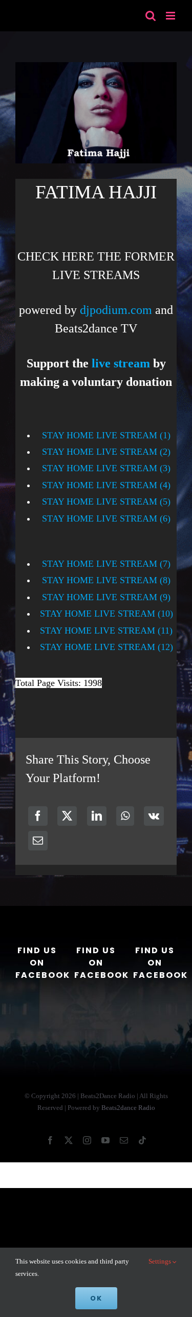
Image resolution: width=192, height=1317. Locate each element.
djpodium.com (116, 310)
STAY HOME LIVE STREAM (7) (106, 564)
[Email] (38, 840)
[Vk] (153, 816)
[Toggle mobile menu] (171, 15)
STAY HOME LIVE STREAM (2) (106, 452)
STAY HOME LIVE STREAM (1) (106, 435)
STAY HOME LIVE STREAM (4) (106, 485)
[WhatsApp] (125, 816)
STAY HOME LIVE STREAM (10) (106, 613)
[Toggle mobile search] (150, 15)
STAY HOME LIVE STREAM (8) (106, 580)
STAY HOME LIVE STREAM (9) (106, 597)
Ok (96, 1298)
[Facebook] (38, 816)
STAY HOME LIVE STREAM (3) (106, 468)
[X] (67, 816)
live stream (121, 363)
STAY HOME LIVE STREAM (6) (106, 518)
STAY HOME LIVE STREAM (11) (106, 630)
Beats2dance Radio (128, 1107)
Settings (160, 1261)
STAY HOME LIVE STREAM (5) (106, 501)
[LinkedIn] (96, 816)
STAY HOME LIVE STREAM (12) (106, 647)
